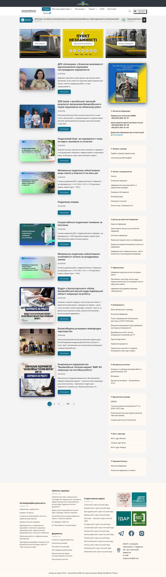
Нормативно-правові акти (29, 509)
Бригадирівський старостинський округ (98, 511)
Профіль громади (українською (122, 153)
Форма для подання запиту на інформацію (126, 240)
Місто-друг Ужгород (118, 447)
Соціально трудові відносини (62, 540)
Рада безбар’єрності (118, 339)
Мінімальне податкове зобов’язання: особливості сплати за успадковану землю (79, 256)
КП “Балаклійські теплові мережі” (64, 525)
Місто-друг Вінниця (118, 438)
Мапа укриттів (40, 44)
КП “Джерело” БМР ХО (60, 522)
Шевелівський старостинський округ (97, 548)
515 (68, 404)
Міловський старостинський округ (97, 531)
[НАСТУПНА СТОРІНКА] (73, 404)
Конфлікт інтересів (27, 513)
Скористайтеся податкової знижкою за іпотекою (80, 223)
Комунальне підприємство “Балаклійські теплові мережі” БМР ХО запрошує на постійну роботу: (80, 367)
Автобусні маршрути (126, 44)
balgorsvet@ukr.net (131, 558)
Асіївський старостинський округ (96, 505)
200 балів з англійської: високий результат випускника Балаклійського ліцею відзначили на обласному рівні (44, 19)
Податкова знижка (68, 201)
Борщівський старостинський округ (97, 508)
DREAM (114, 401)
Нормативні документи (119, 344)
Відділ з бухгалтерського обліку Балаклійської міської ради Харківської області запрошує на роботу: (80, 291)
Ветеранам (115, 376)
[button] (73, 404)
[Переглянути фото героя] (127, 87)
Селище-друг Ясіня (118, 443)
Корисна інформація (118, 224)
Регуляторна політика (60, 559)
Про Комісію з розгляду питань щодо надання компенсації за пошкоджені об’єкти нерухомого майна (127, 281)
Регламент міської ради (60, 547)
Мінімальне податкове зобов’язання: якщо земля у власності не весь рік (79, 172)
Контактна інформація (119, 235)
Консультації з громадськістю (122, 205)
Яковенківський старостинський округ (98, 552)
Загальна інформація (119, 466)
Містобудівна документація (62, 550)
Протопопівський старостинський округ (98, 541)
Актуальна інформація (119, 314)
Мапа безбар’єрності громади (122, 309)
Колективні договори (59, 543)
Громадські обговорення (120, 192)
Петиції (113, 176)
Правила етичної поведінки (30, 522)
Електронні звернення (119, 181)
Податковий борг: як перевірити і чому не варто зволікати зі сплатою (120, 19)
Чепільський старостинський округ (97, 545)
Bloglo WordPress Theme (107, 573)
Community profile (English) (121, 158)
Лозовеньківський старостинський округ (99, 528)
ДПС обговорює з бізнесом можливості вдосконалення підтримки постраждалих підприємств (80, 67)
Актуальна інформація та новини (123, 470)
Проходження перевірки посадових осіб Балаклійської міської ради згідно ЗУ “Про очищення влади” (34, 544)
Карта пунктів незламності (83, 44)
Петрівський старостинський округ (97, 538)
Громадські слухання (119, 201)
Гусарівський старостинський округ (97, 524)
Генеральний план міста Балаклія (123, 420)
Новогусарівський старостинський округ (99, 534)
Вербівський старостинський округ (97, 515)
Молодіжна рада (117, 196)
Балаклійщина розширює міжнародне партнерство (79, 330)
